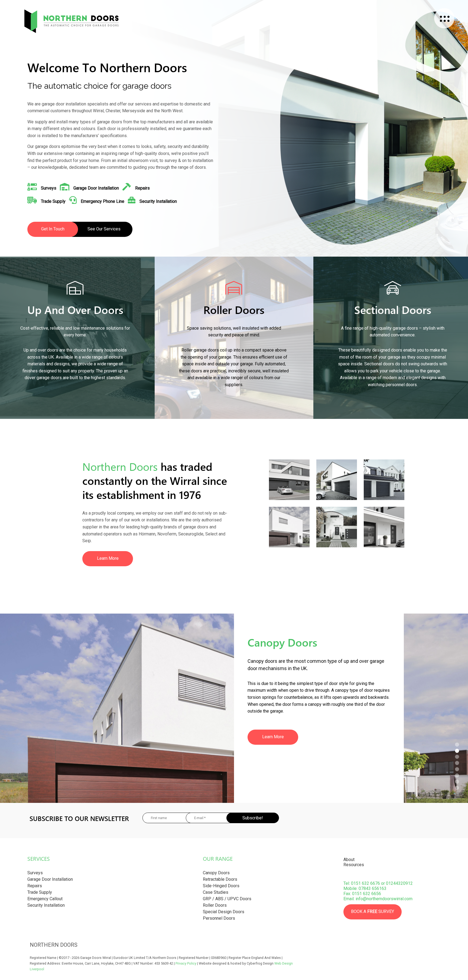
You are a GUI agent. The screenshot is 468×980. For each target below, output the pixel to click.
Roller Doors (215, 905)
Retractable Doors (220, 879)
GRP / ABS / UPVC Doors (227, 898)
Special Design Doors (223, 911)
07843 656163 (372, 888)
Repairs (34, 885)
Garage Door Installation (50, 879)
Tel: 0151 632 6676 (361, 883)
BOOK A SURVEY (372, 911)
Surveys (35, 872)
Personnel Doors (219, 918)
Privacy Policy (186, 963)
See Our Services (104, 228)
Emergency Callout (45, 898)
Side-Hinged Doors (221, 885)
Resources (353, 864)
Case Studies (215, 892)
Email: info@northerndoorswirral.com (377, 898)
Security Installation (46, 905)
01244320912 (399, 883)
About (349, 859)
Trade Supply (39, 892)
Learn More (108, 558)
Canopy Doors (216, 872)
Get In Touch (52, 228)
